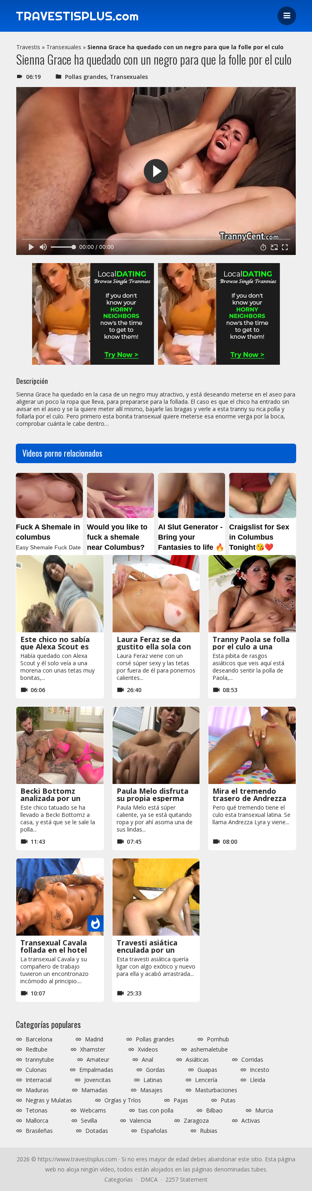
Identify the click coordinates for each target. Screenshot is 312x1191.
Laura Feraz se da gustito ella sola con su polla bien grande (154, 646)
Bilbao (214, 1110)
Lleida (257, 1080)
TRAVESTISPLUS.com (77, 16)
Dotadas (96, 1131)
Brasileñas (39, 1131)
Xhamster (92, 1049)
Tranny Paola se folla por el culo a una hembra (251, 646)
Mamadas (94, 1090)
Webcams (93, 1110)
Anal (147, 1059)
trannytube (40, 1059)
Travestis (28, 47)
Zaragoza (196, 1120)
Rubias (208, 1131)
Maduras (37, 1090)
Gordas (155, 1070)
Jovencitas (97, 1080)
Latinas (152, 1080)
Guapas (207, 1070)
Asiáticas (197, 1059)
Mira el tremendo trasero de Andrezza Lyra (249, 798)
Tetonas (37, 1110)
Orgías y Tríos (122, 1100)
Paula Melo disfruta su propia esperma (152, 794)
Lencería (206, 1080)
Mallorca (37, 1120)
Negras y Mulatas (49, 1100)
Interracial (39, 1080)
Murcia (264, 1110)
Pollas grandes (85, 77)
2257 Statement (186, 1179)
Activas (250, 1120)
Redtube (37, 1049)
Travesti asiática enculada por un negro (147, 950)
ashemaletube (209, 1049)
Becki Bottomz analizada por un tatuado (50, 798)
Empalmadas (96, 1070)
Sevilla (89, 1120)
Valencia (140, 1120)
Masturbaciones (216, 1090)
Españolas (154, 1131)
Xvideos (148, 1049)
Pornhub (218, 1039)
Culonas (36, 1070)
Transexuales (63, 47)
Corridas (252, 1059)
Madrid (94, 1039)
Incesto (259, 1070)
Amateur (98, 1059)
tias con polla (156, 1110)
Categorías (118, 1179)
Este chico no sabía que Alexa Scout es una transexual (55, 646)
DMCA (149, 1179)
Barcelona (39, 1039)
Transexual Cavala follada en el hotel (53, 946)
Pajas (180, 1100)
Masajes (151, 1090)
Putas (228, 1100)
